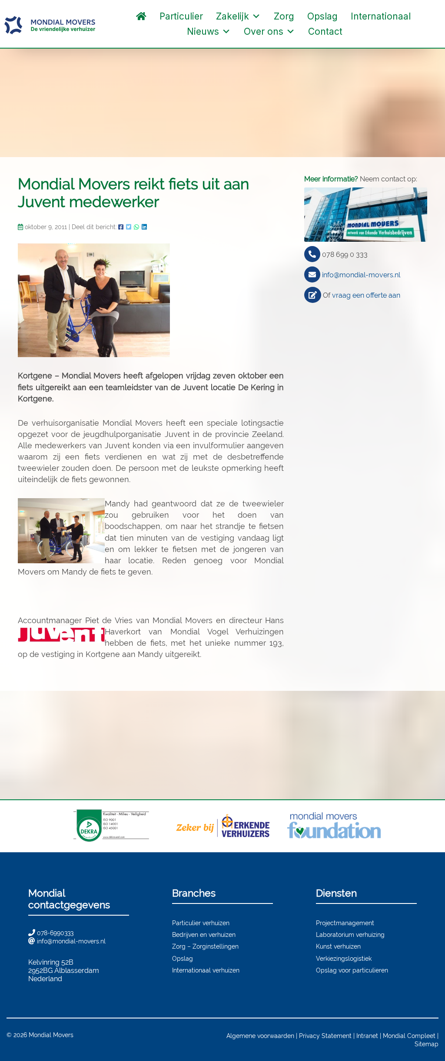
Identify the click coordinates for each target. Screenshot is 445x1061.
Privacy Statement (325, 1035)
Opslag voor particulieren (352, 970)
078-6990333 (55, 932)
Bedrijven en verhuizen (204, 934)
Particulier (181, 16)
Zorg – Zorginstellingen (205, 946)
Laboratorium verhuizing (350, 934)
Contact (325, 31)
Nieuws (203, 31)
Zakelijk (232, 16)
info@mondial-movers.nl (361, 275)
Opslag (322, 16)
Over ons (263, 31)
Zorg (284, 16)
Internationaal (381, 16)
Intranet (367, 1035)
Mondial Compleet (409, 1035)
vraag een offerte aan (366, 295)
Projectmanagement (345, 922)
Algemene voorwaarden (260, 1035)
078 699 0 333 (345, 254)
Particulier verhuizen (200, 922)
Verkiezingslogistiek (344, 958)
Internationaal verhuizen (205, 970)
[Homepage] (141, 16)
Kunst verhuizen (338, 946)
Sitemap (426, 1044)
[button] (357, 31)
